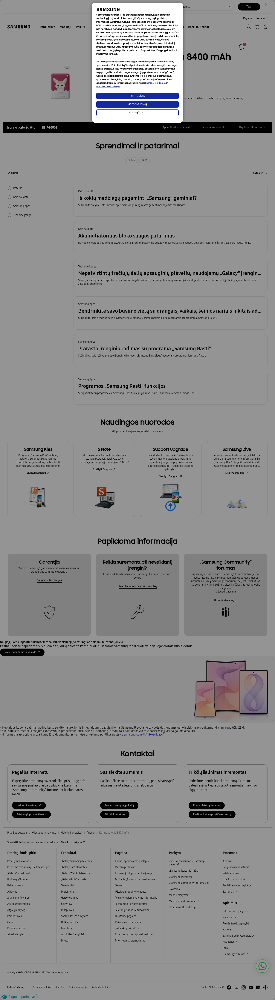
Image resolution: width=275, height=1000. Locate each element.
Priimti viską (138, 95)
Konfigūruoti (137, 112)
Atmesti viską (137, 104)
